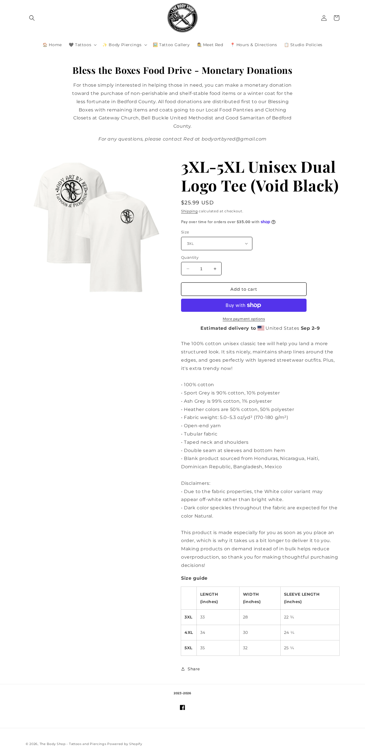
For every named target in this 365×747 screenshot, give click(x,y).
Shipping (189, 211)
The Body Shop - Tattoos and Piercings (73, 744)
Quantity (189, 257)
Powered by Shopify (124, 744)
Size (185, 232)
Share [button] (194, 668)
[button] (32, 18)
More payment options (244, 319)
